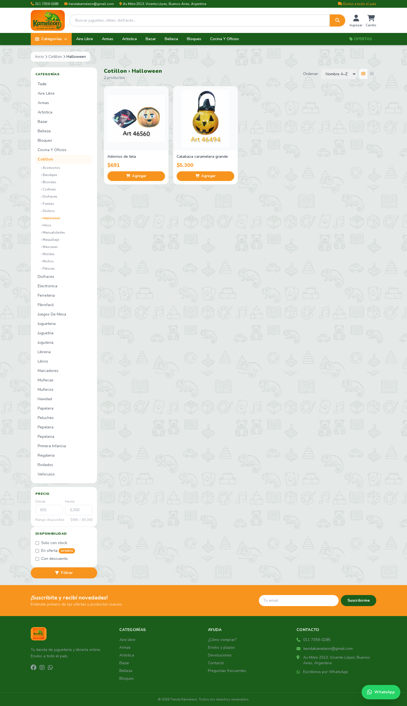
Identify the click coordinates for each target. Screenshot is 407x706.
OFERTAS (363, 39)
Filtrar (67, 572)
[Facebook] (33, 668)
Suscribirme (358, 600)
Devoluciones (220, 655)
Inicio (39, 56)
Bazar (151, 39)
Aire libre (127, 639)
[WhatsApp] (50, 668)
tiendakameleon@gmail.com (91, 4)
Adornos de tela (121, 156)
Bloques (194, 39)
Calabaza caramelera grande (202, 156)
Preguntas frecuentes (227, 670)
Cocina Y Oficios (224, 39)
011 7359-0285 (47, 4)
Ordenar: (311, 73)
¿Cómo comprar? (222, 639)
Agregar (139, 176)
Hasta (69, 501)
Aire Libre (84, 39)
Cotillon (55, 56)
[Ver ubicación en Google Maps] (299, 657)
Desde (40, 501)
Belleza (171, 39)
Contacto (216, 663)
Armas (107, 39)
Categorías (51, 39)
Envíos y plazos (221, 647)
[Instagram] (42, 668)
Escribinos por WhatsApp (325, 671)
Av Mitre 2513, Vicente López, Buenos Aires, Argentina (164, 4)
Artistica (129, 39)
